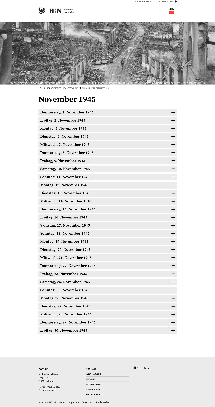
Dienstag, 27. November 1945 (65, 306)
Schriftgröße (142, 1)
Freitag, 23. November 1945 (63, 274)
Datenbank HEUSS (47, 402)
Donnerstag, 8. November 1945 (67, 153)
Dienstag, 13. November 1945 (65, 193)
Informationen (93, 384)
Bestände (90, 379)
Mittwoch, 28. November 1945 (66, 314)
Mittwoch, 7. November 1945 (65, 145)
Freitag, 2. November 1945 (62, 120)
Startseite (56, 88)
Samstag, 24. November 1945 (65, 282)
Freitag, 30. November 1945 (63, 330)
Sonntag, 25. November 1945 (64, 290)
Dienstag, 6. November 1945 (64, 136)
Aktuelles (91, 369)
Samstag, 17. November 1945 (65, 225)
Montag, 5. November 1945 (63, 128)
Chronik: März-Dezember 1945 (95, 88)
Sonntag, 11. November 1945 (64, 177)
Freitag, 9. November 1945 (62, 161)
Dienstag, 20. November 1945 (65, 250)
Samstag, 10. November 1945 (65, 169)
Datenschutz (88, 402)
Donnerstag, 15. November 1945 (68, 209)
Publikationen (93, 389)
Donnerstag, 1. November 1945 (67, 112)
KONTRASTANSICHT (166, 1)
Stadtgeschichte (71, 88)
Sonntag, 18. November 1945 (64, 233)
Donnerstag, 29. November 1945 (68, 322)
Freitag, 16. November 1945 (63, 217)
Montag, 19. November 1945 (64, 241)
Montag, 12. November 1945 (64, 185)
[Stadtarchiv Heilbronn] (56, 11)
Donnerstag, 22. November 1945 (68, 266)
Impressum (74, 402)
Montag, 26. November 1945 (64, 298)
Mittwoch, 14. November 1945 (66, 201)
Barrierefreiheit (103, 402)
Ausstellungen (93, 374)
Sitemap (62, 402)
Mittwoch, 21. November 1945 (66, 258)
